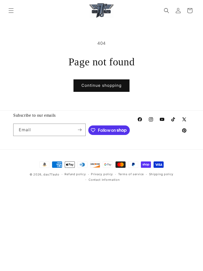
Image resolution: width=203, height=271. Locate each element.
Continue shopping (101, 85)
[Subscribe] (79, 130)
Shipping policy (161, 174)
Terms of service (131, 174)
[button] (11, 10)
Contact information (104, 180)
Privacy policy (102, 174)
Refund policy (75, 174)
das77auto (51, 174)
